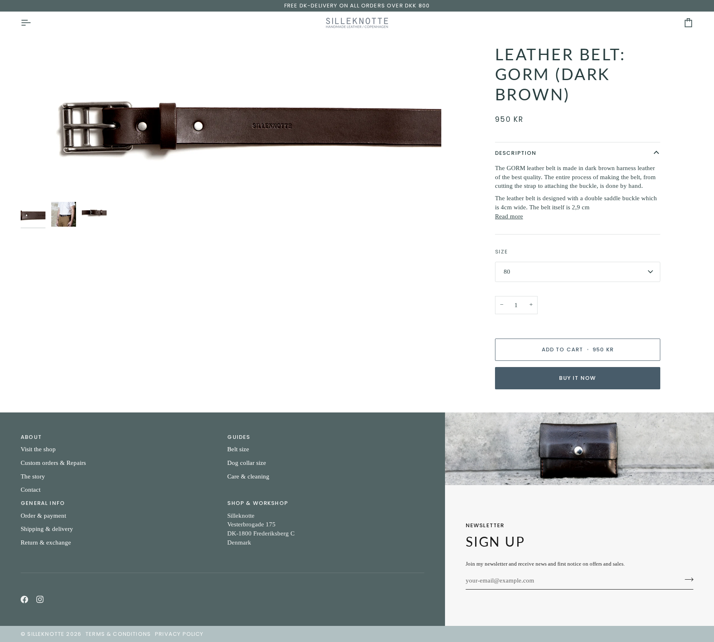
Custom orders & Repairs (53, 463)
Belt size (238, 449)
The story (33, 476)
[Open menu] (33, 23)
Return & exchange (46, 542)
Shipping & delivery (47, 529)
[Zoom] (231, 121)
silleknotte (45, 634)
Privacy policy (179, 634)
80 (507, 271)
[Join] (686, 579)
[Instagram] (40, 599)
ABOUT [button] (31, 437)
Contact (30, 489)
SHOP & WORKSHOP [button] (257, 503)
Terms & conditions (118, 634)
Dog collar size (246, 463)
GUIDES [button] (238, 437)
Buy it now (577, 378)
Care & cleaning (248, 476)
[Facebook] (24, 599)
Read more (509, 216)
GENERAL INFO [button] (43, 503)
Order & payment (43, 515)
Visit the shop (38, 449)
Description (516, 153)
